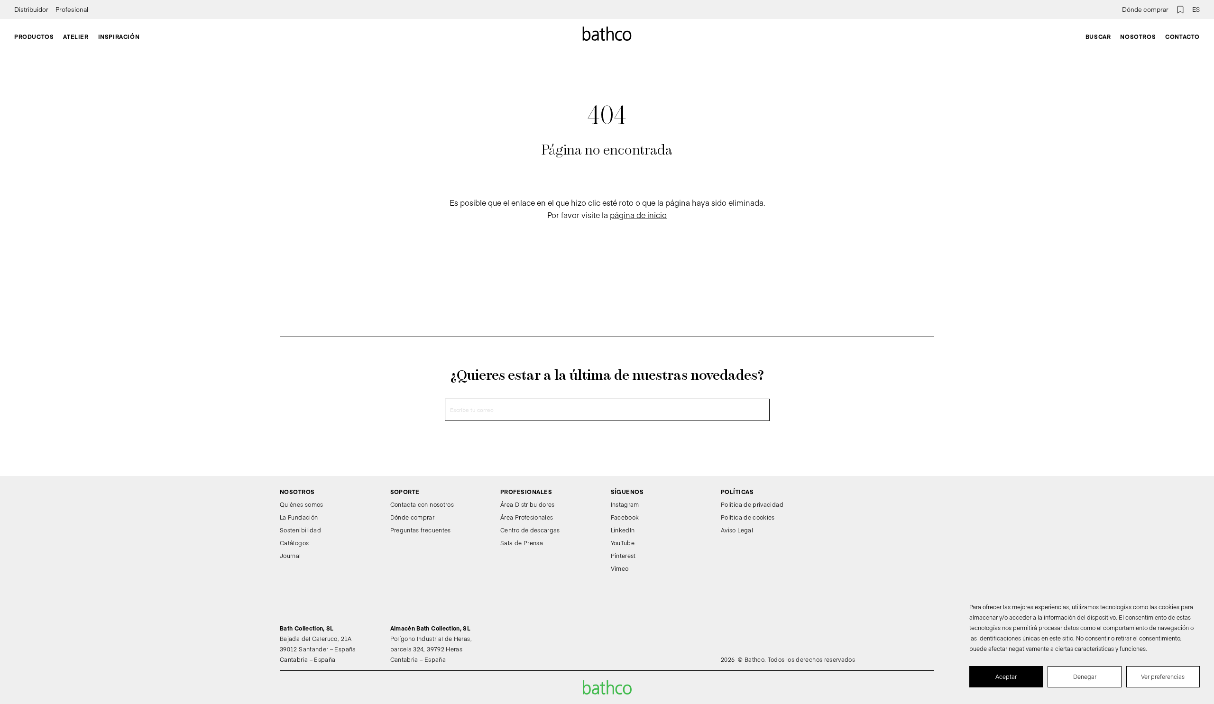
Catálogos (294, 543)
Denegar (1084, 676)
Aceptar (1006, 676)
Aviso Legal (737, 530)
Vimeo (620, 568)
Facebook (625, 517)
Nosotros (1138, 36)
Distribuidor (31, 9)
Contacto (1182, 36)
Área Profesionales (526, 517)
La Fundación (299, 517)
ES (1196, 9)
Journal (290, 555)
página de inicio (638, 215)
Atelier (75, 36)
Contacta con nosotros (422, 504)
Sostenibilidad (300, 530)
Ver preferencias (1163, 676)
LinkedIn (623, 530)
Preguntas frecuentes (420, 530)
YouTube (623, 543)
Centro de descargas (530, 530)
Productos (34, 36)
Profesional (71, 9)
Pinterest (623, 555)
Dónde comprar (1145, 9)
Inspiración (119, 36)
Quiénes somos (301, 504)
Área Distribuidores (527, 504)
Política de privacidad (752, 504)
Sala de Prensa (521, 543)
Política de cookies (748, 517)
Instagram (625, 504)
